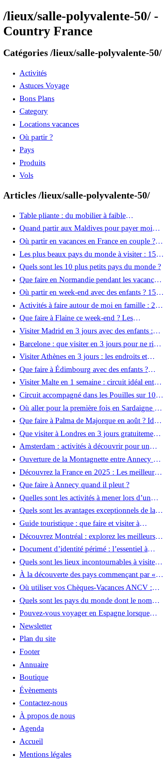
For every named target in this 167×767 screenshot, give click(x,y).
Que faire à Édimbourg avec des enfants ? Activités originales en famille (83, 369)
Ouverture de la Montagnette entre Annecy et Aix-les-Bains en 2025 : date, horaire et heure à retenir (89, 459)
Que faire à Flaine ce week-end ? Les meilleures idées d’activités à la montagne (83, 317)
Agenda (31, 728)
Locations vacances (49, 124)
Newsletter (35, 626)
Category (33, 111)
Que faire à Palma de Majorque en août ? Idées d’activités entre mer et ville (91, 420)
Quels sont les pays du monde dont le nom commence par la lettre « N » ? (85, 600)
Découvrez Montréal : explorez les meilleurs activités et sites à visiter (87, 536)
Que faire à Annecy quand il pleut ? (74, 484)
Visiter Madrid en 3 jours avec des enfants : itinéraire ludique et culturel (86, 330)
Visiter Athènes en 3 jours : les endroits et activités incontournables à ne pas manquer (85, 356)
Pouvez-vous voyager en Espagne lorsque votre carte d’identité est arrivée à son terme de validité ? (90, 613)
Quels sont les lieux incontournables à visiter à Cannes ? (91, 561)
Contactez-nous (43, 702)
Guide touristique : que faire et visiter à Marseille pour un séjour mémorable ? (79, 523)
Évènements (38, 690)
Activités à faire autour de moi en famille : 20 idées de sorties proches (89, 305)
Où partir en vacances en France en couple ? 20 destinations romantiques (87, 241)
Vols (26, 175)
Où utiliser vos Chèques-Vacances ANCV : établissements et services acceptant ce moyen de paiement (89, 587)
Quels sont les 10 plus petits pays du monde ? (90, 266)
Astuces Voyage (44, 85)
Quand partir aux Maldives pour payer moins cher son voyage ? (89, 228)
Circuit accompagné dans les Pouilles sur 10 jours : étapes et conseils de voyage (87, 395)
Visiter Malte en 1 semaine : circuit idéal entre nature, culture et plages (89, 382)
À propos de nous (47, 715)
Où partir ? (36, 137)
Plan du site (37, 638)
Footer (29, 651)
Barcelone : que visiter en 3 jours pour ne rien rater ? (90, 343)
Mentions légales (45, 754)
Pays (26, 149)
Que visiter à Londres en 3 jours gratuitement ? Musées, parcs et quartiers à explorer (89, 433)
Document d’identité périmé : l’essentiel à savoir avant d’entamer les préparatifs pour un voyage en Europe (90, 548)
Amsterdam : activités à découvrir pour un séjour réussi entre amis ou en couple (84, 446)
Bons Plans (36, 98)
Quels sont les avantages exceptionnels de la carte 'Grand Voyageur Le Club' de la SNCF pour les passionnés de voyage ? (87, 510)
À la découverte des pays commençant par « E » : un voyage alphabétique (91, 574)
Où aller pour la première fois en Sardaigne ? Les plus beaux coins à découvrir (88, 408)
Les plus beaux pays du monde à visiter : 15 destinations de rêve (87, 254)
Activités (33, 73)
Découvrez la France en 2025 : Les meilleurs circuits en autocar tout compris (88, 472)
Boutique (33, 677)
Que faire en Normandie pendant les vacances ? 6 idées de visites (89, 279)
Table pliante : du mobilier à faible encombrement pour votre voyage (72, 215)
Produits (32, 162)
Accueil (31, 741)
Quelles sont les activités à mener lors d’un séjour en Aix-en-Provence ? (85, 497)
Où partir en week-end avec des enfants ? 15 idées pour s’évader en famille (87, 292)
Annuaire (33, 664)
